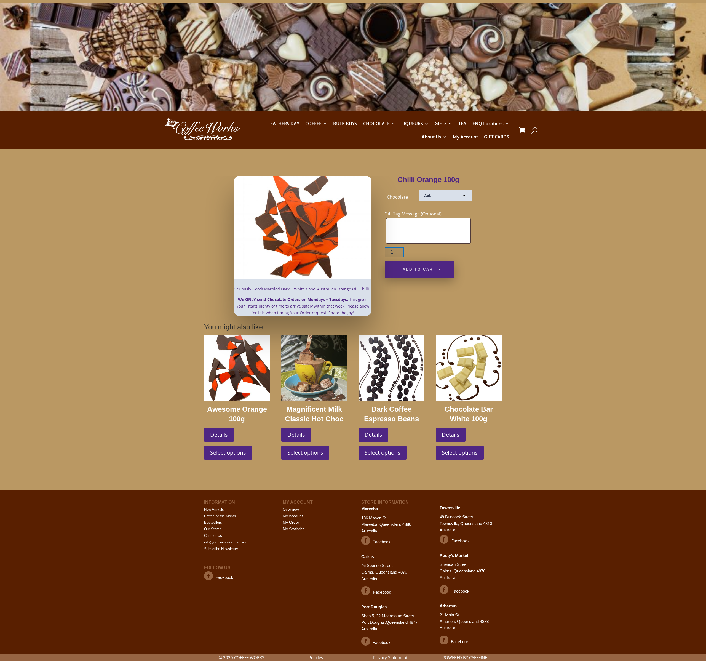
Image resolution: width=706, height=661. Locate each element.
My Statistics (293, 529)
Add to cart (419, 269)
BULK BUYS (345, 124)
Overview (291, 509)
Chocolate (397, 197)
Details (219, 434)
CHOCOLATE (376, 124)
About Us (431, 137)
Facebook (224, 577)
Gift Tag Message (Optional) (413, 214)
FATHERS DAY (284, 124)
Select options (228, 452)
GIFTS (441, 124)
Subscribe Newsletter (221, 549)
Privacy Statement (390, 657)
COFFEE (313, 124)
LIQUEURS (412, 124)
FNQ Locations (488, 124)
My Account (465, 137)
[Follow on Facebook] (208, 575)
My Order (291, 522)
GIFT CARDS (496, 137)
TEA (462, 124)
